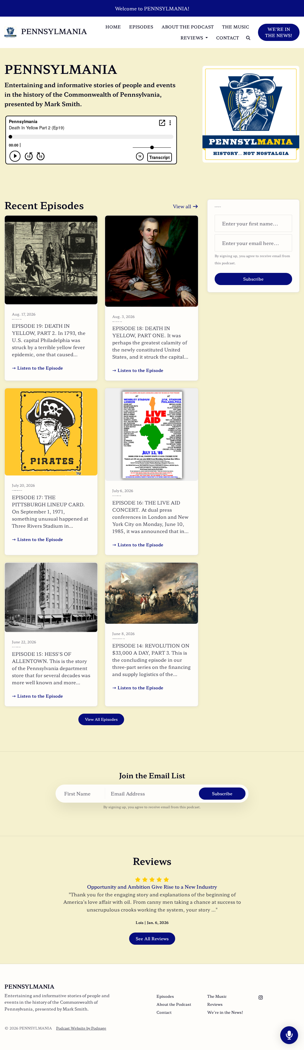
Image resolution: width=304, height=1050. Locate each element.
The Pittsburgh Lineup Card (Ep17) (17, 490)
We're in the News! (278, 32)
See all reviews (152, 938)
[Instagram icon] (261, 997)
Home (113, 27)
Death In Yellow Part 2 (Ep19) (17, 319)
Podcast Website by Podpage (81, 1027)
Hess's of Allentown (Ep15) (16, 647)
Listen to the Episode (40, 368)
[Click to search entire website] (248, 37)
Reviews (192, 38)
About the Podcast (188, 27)
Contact (227, 38)
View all (182, 206)
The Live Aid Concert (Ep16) (116, 495)
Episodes (141, 27)
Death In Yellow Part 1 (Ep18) (117, 321)
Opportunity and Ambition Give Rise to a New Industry (152, 886)
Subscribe (253, 279)
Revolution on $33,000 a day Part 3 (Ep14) (118, 638)
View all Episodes (101, 719)
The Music (235, 27)
